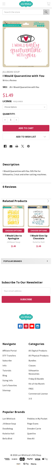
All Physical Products (39, 355)
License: (13, 101)
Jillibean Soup (9, 423)
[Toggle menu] (4, 4)
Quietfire (31, 433)
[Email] (10, 146)
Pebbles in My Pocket (37, 418)
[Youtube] (31, 326)
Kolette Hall (8, 433)
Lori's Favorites (9, 385)
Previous (44, 201)
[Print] (16, 146)
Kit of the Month (37, 383)
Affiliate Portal (9, 350)
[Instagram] (37, 326)
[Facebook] (5, 146)
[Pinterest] (28, 146)
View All (31, 438)
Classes (32, 365)
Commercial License (38, 393)
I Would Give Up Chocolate (38, 237)
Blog (4, 375)
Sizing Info (7, 380)
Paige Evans (32, 423)
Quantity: (9, 113)
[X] (22, 146)
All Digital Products (38, 350)
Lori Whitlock (8, 418)
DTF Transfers (9, 355)
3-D (30, 398)
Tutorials (6, 370)
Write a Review (10, 80)
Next (48, 201)
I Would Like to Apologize (13, 237)
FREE (31, 388)
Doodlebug (7, 428)
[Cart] (48, 4)
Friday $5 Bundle (36, 378)
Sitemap (6, 390)
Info (4, 365)
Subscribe (7, 360)
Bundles (32, 360)
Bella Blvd (7, 438)
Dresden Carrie (34, 428)
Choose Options (13, 230)
